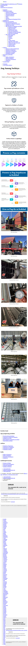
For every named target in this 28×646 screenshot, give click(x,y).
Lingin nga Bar (11, 45)
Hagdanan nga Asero (12, 29)
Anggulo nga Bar (11, 44)
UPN (9, 39)
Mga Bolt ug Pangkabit (13, 33)
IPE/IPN (10, 36)
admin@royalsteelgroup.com (9, 470)
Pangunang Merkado (10, 14)
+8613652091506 (6, 468)
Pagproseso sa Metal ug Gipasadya (13, 23)
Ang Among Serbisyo (7, 65)
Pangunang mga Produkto (8, 21)
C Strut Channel (11, 40)
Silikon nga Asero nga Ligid (14, 42)
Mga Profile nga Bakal (10, 34)
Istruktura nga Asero (10, 25)
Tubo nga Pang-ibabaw (13, 31)
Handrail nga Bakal (12, 27)
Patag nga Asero (11, 46)
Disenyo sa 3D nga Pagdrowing (12, 48)
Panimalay (5, 9)
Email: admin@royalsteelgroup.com (9, 4)
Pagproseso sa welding (10, 52)
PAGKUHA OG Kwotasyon (7, 7)
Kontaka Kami (6, 61)
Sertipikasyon (6, 20)
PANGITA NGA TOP (13, 474)
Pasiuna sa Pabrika (9, 12)
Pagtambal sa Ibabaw (10, 53)
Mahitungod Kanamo (7, 10)
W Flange (10, 38)
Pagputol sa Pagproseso (10, 49)
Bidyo (7, 16)
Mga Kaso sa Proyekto (8, 54)
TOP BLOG (5, 474)
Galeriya (7, 18)
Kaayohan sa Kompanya (11, 59)
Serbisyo (5, 47)
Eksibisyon (8, 60)
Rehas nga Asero (11, 28)
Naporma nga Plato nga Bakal (14, 32)
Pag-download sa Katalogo (11, 22)
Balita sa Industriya (10, 58)
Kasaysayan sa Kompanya (11, 13)
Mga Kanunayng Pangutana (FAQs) (13, 19)
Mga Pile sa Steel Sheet (13, 41)
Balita (4, 55)
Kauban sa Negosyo (10, 15)
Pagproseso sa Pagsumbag (11, 51)
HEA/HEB (10, 35)
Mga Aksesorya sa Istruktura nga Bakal (14, 26)
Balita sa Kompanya (10, 57)
